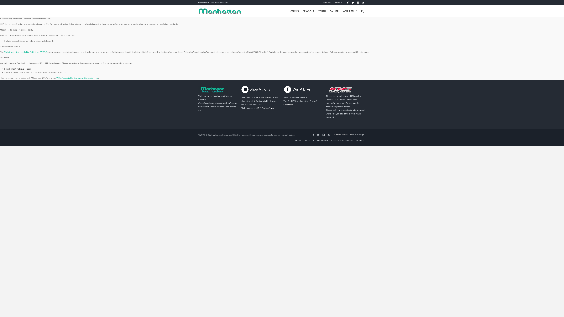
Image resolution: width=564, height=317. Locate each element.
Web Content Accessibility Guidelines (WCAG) (26, 52)
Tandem (334, 11)
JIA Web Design (358, 135)
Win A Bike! (302, 89)
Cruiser (294, 11)
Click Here (288, 104)
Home (298, 140)
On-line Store (263, 97)
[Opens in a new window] (347, 2)
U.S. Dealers (326, 2)
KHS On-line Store (265, 108)
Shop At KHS (260, 89)
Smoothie (308, 11)
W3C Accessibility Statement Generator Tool (77, 78)
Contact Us (338, 2)
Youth (322, 11)
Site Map (360, 140)
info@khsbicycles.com (21, 69)
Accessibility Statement (342, 140)
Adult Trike (350, 11)
